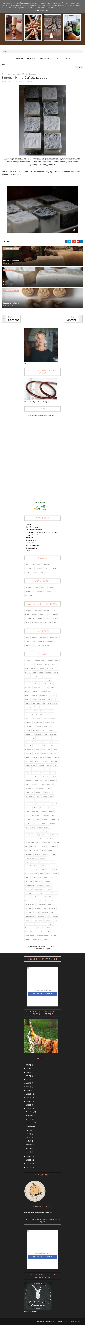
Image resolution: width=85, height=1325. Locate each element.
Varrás (28, 551)
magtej (27, 811)
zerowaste (36, 939)
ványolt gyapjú (39, 920)
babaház (56, 672)
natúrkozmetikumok (43, 827)
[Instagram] (4, 1321)
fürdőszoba (51, 730)
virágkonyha (34, 931)
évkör (41, 572)
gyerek (27, 742)
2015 (28, 1098)
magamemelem (53, 807)
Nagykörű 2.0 (51, 823)
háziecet (53, 753)
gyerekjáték (54, 742)
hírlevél (49, 757)
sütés (51, 877)
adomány (49, 660)
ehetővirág (28, 707)
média (27, 815)
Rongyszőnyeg (29, 869)
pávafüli (50, 850)
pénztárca (37, 854)
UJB (52, 912)
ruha (43, 869)
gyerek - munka (36, 742)
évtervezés (43, 711)
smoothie (34, 877)
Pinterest (31, 59)
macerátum (28, 807)
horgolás (34, 614)
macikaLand (43, 807)
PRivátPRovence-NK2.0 (31, 858)
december (29, 1112)
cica (46, 683)
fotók (51, 726)
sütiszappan (28, 881)
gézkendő (46, 645)
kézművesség (46, 564)
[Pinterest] (8, 1321)
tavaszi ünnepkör (37, 591)
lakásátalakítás (29, 800)
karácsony (43, 587)
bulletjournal (28, 683)
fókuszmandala (38, 722)
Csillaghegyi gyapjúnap (31, 695)
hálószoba (28, 753)
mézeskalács (45, 819)
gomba (45, 734)
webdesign (48, 622)
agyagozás (28, 610)
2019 (28, 1083)
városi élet (48, 920)
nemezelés (43, 614)
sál (26, 873)
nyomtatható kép (29, 842)
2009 (28, 1164)
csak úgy (45, 687)
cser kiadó (34, 691)
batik (53, 676)
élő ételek (34, 572)
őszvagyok (28, 850)
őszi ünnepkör (29, 595)
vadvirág (55, 916)
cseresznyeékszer (45, 691)
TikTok (56, 59)
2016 (28, 1094)
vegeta (51, 924)
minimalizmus (55, 819)
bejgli (34, 680)
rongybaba (46, 865)
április (28, 1141)
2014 (28, 1101)
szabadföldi (38, 881)
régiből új (28, 865)
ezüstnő (51, 711)
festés (44, 718)
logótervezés (48, 803)
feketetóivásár (29, 714)
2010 (28, 1160)
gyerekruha (28, 745)
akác (26, 668)
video (26, 931)
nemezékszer (29, 831)
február (28, 1148)
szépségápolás (29, 893)
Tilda (45, 908)
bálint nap (28, 587)
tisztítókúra (52, 908)
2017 (28, 1090)
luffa (56, 803)
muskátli (27, 823)
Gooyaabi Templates (75, 1321)
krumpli (44, 796)
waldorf (43, 931)
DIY (54, 699)
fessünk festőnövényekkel (32, 564)
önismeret (56, 842)
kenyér (45, 780)
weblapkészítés (29, 935)
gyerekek (45, 742)
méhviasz (46, 815)
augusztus (29, 1126)
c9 (41, 683)
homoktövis (28, 761)
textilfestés (55, 618)
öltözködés (47, 842)
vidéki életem (50, 927)
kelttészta (28, 780)
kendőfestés (37, 780)
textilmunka (38, 908)
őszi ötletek (42, 846)
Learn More (39, 11)
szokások (37, 896)
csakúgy (53, 687)
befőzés (27, 680)
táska (43, 900)
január (28, 1152)
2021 (28, 1076)
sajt (57, 869)
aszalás (41, 672)
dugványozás (36, 703)
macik (35, 807)
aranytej (27, 672)
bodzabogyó (48, 680)
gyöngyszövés (29, 749)
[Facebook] (12, 1321)
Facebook (44, 59)
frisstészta (36, 730)
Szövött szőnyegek (32, 527)
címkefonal (28, 687)
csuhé (27, 699)
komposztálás (39, 788)
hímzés (42, 757)
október (28, 1119)
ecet (44, 703)
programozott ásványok (31, 862)
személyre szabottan (40, 889)
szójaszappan (28, 896)
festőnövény (37, 610)
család (27, 691)
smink (45, 568)
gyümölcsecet (46, 749)
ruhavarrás (50, 869)
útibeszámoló (40, 916)
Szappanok (30, 537)
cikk (51, 683)
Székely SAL (28, 889)
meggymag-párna (36, 815)
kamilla (53, 769)
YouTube (67, 59)
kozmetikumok (29, 792)
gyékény (55, 738)
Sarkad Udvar (33, 873)
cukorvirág (37, 687)
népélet (27, 591)
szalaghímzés (46, 881)
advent (56, 660)
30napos (27, 660)
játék (41, 769)
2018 (28, 1087)
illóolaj (55, 765)
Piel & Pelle (46, 854)
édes (49, 703)
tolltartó (36, 912)
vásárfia (44, 924)
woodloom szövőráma (42, 935)
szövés (47, 618)
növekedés (55, 834)
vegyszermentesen (37, 622)
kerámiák (52, 780)
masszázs (51, 811)
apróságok (50, 668)
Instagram (18, 59)
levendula (39, 803)
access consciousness (38, 660)
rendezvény (37, 865)
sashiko (41, 873)
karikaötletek (36, 776)
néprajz (39, 568)
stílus (45, 877)
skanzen (55, 873)
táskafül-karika (51, 641)
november (29, 1115)
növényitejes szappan (31, 838)
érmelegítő (52, 707)
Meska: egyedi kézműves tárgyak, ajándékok (40, 415)
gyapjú (38, 738)
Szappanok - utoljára (11, 303)
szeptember (30, 1123)
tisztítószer (28, 912)
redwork (52, 862)
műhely (35, 823)
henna (27, 757)
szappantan (53, 568)
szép (49, 889)
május (28, 1137)
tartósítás (36, 900)
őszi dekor (33, 846)
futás (43, 730)
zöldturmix (44, 939)
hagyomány (56, 749)
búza (36, 683)
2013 (28, 1105)
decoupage (34, 699)
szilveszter (48, 893)
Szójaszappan (8, 282)
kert (26, 784)
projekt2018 (43, 862)
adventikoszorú (29, 664)
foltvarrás (47, 722)
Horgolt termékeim (32, 545)
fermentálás (39, 714)
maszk (44, 811)
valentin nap (28, 920)
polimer (54, 854)
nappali (33, 827)
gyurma (38, 749)
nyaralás (42, 838)
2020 (28, 1079)
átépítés (48, 672)
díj (49, 699)
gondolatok (53, 734)
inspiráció (27, 769)
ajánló (53, 664)
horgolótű (44, 761)
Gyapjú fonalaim (31, 548)
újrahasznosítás (29, 916)
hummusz (41, 765)
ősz (56, 591)
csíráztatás (53, 695)
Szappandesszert (32, 535)
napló (26, 827)
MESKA (37, 819)
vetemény (41, 927)
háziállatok (45, 753)
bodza (40, 680)
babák (27, 676)
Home (4, 74)
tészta (49, 904)
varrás (27, 622)
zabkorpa (27, 939)
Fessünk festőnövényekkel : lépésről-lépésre (41, 532)
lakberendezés (29, 803)
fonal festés (46, 610)
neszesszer (46, 834)
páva (43, 850)
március (28, 1144)
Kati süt (55, 776)
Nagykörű (42, 823)
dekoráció (42, 699)
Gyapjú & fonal (31, 540)
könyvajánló (39, 792)
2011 (28, 1156)
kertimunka (34, 784)
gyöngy (27, 614)
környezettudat (29, 568)
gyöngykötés (54, 745)
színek (27, 572)
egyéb (55, 703)
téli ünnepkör (48, 591)
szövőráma (52, 896)
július (27, 1130)
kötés (38, 796)
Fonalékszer (30, 543)
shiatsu (48, 873)
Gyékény (29, 524)
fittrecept (28, 722)
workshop (53, 935)
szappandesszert (29, 618)
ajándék (47, 664)
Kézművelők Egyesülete (46, 784)
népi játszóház (29, 834)
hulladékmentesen (30, 765)
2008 (28, 1167)
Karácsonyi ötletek (49, 773)
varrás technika (29, 924)
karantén (27, 776)
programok (43, 858)
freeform (27, 730)
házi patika (36, 753)
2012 (28, 1109)
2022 (28, 1072)
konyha (48, 788)
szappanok (11, 74)
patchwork (36, 850)
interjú (35, 769)
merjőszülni (28, 819)
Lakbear (47, 800)
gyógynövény (38, 745)
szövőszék (28, 900)
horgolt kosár (53, 761)
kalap (47, 769)
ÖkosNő (39, 842)
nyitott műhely (53, 614)
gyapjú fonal (46, 738)
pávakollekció (28, 854)
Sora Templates (50, 1321)
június (28, 1134)
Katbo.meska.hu (40, 502)
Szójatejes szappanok (11, 261)
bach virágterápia (36, 676)
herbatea (34, 757)
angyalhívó (41, 668)
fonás (54, 610)
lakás (51, 796)
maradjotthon (35, 811)
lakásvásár (39, 800)
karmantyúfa (46, 776)
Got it (48, 11)
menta (53, 815)
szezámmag (39, 893)
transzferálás (45, 912)
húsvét (36, 587)
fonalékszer (41, 641)
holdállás (56, 757)
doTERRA (27, 703)
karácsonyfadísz (38, 773)
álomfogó (33, 668)
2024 (28, 1065)
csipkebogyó (43, 695)
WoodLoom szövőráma (34, 529)
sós (40, 877)
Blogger (46, 949)
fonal (54, 722)
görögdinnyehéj (29, 738)
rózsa (37, 869)
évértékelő (28, 711)
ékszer (55, 622)
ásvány (35, 672)
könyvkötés (48, 792)
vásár (37, 924)
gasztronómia (28, 734)
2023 (28, 1068)
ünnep (48, 916)
